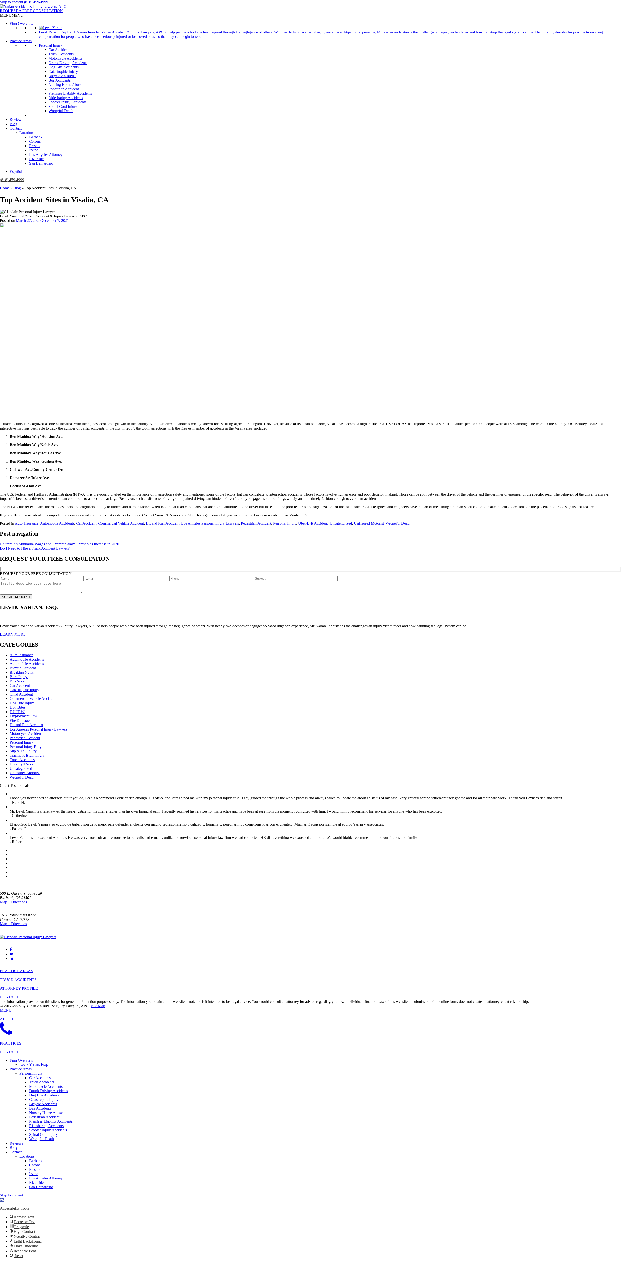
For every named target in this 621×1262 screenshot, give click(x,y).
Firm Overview (21, 23)
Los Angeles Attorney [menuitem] (46, 1178)
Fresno (34, 146)
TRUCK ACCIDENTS (18, 980)
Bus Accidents (60, 80)
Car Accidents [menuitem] (40, 1078)
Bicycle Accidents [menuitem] (43, 1104)
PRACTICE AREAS (16, 971)
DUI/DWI (17, 712)
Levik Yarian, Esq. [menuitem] (33, 1065)
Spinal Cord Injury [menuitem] (43, 1134)
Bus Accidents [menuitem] (40, 1108)
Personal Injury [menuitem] (31, 1073)
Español (16, 171)
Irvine (33, 150)
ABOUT (7, 1019)
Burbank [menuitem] (35, 1161)
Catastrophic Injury (63, 71)
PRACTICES (10, 1043)
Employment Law (23, 716)
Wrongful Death (61, 111)
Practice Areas (21, 41)
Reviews (16, 119)
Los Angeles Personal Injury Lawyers (210, 523)
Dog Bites (17, 707)
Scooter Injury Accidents (67, 102)
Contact (16, 128)
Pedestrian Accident (64, 89)
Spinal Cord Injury (63, 106)
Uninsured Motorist (369, 523)
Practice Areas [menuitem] (21, 1069)
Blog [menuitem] (13, 1148)
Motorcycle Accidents (65, 58)
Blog (13, 124)
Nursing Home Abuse (65, 85)
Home (4, 188)
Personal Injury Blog (25, 747)
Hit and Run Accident (162, 523)
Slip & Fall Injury (23, 751)
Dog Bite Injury (22, 703)
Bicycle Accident (23, 668)
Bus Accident (20, 681)
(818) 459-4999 (36, 2)
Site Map (98, 1006)
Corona (35, 141)
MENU (6, 1010)
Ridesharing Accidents (66, 98)
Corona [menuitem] (35, 1165)
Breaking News (22, 672)
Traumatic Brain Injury (27, 755)
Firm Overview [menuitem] (21, 1060)
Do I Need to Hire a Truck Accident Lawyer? (37, 548)
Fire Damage (20, 720)
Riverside (36, 159)
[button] (11, 15)
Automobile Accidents (57, 523)
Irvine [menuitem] (33, 1174)
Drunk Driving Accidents (68, 63)
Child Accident (21, 694)
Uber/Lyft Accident (313, 523)
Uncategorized (341, 523)
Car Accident (86, 523)
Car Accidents (59, 50)
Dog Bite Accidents (64, 67)
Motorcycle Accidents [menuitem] (46, 1086)
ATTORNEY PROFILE (19, 988)
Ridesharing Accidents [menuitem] (46, 1126)
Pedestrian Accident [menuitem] (44, 1117)
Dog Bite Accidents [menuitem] (44, 1095)
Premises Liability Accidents (70, 93)
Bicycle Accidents (62, 76)
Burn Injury (19, 677)
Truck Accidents (61, 54)
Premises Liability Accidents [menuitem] (51, 1121)
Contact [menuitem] (16, 1152)
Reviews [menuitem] (16, 1143)
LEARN (13, 634)
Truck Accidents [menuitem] (41, 1082)
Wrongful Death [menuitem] (41, 1139)
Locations (26, 133)
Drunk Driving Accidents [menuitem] (48, 1091)
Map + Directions (13, 902)
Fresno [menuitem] (34, 1169)
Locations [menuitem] (26, 1156)
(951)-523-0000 (12, 928)
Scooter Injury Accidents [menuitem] (48, 1130)
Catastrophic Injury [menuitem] (43, 1099)
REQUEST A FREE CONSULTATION (31, 11)
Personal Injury (50, 45)
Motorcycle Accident (26, 733)
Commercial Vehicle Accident (121, 523)
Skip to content (11, 2)
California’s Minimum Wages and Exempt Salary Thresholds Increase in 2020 (59, 544)
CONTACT (9, 997)
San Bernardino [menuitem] (41, 1187)
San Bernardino (41, 163)
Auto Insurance (26, 523)
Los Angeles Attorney (46, 154)
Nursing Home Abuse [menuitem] (46, 1113)
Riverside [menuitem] (36, 1182)
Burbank (35, 137)
